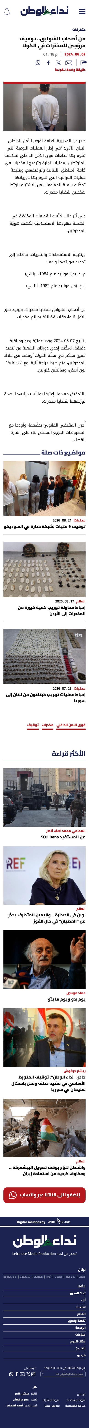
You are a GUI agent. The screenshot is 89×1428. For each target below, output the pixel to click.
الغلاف (82, 1277)
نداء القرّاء (25, 1277)
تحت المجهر (78, 1293)
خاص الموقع (9, 1277)
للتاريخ (81, 1348)
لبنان (82, 1270)
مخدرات (47, 725)
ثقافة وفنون (77, 1321)
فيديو (81, 1355)
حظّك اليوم (78, 1341)
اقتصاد (81, 1307)
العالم (81, 1314)
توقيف (33, 725)
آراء (83, 1300)
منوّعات (80, 1335)
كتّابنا (82, 1286)
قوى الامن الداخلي (71, 725)
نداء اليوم (70, 1277)
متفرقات (79, 30)
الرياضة (80, 1328)
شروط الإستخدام (76, 1400)
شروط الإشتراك (51, 1400)
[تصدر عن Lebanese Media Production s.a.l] (44, 1240)
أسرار (48, 1277)
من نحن (81, 1394)
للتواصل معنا (52, 1406)
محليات (58, 1277)
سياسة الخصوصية (75, 1406)
